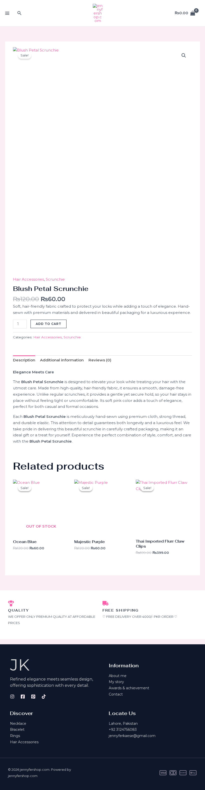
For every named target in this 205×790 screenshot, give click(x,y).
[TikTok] (44, 696)
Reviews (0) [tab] (99, 360)
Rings (15, 736)
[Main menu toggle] (7, 13)
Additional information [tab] (62, 360)
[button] (19, 13)
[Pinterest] (33, 696)
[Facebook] (22, 696)
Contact (116, 694)
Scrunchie (55, 279)
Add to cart (48, 324)
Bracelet (17, 729)
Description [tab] (24, 360)
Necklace (18, 723)
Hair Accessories (28, 279)
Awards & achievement (129, 688)
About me (117, 676)
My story (116, 682)
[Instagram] (12, 696)
